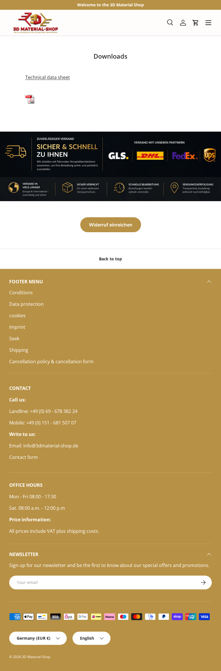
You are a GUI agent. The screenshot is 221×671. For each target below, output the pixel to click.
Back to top (110, 259)
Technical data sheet (47, 77)
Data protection (26, 304)
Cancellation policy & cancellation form (51, 361)
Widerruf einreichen (110, 225)
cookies (17, 315)
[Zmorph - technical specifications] (30, 93)
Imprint (17, 327)
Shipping (18, 350)
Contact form (23, 457)
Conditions (21, 292)
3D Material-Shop (36, 656)
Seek (14, 338)
